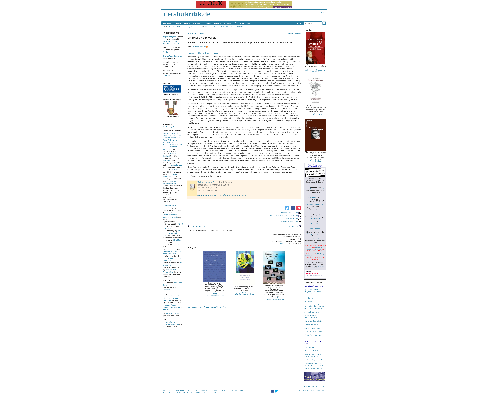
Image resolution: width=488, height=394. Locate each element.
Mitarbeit (228, 23)
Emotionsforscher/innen (313, 331)
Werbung (214, 392)
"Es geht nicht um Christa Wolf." (171, 233)
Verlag (324, 13)
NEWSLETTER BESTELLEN (288, 221)
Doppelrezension (236, 27)
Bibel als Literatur (172, 313)
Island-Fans (308, 301)
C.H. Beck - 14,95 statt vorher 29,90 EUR (315, 71)
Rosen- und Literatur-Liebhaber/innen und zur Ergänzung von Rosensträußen (313, 292)
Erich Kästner (309, 347)
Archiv (178, 23)
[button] (287, 208)
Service (217, 23)
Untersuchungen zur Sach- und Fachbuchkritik (313, 355)
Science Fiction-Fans (311, 312)
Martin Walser (170, 137)
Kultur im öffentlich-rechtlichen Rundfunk (171, 42)
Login (249, 23)
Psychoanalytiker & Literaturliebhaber (311, 316)
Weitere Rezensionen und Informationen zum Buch (221, 195)
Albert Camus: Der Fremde (315, 189)
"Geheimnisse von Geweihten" (315, 196)
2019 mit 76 (167, 228)
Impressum (297, 390)
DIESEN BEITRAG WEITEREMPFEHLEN (284, 216)
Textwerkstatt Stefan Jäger (315, 239)
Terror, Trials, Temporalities (170, 270)
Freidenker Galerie (315, 184)
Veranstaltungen (184, 392)
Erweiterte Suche (237, 390)
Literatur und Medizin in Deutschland (172, 259)
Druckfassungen (218, 390)
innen (320, 335)
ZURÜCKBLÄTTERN (195, 33)
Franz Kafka (167, 289)
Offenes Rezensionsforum (172, 56)
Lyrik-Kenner (308, 298)
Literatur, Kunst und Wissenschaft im (172, 298)
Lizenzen (282, 243)
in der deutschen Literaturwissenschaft (171, 323)
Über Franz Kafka (315, 229)
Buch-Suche (168, 392)
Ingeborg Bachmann (170, 175)
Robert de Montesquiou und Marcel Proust (172, 252)
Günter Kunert (168, 133)
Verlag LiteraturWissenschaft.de (214, 295)
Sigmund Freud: (172, 307)
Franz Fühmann (176, 165)
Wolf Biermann (173, 140)
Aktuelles (167, 23)
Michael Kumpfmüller (207, 182)
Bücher (196, 23)
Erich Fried (167, 160)
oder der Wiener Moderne (313, 328)
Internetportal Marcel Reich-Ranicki (170, 182)
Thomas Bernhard (169, 154)
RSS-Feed (166, 390)
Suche (300, 23)
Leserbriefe (192, 390)
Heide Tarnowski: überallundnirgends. (170, 216)
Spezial (187, 23)
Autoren (207, 23)
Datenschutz (309, 390)
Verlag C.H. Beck (315, 161)
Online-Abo (167, 75)
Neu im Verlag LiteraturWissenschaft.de (274, 299)
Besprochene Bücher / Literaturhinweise (202, 53)
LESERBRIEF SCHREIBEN (289, 213)
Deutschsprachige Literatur (216, 27)
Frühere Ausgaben (177, 27)
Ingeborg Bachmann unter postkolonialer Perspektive (313, 364)
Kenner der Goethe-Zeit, (313, 321)
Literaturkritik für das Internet (314, 351)
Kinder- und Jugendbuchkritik (314, 360)
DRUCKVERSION (291, 219)
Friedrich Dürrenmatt (170, 148)
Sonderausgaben (170, 127)
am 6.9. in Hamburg (317, 217)
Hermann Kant (168, 144)
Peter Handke (176, 169)
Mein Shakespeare (170, 142)
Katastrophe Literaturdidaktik (315, 204)
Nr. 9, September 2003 (194, 27)
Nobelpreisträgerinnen (315, 234)
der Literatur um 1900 (312, 324)
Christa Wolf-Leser (311, 335)
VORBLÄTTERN (294, 33)
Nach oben (320, 390)
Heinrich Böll (167, 135)
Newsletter (201, 392)
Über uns (239, 23)
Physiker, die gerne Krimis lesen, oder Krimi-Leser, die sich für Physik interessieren (314, 306)
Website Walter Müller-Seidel (314, 386)
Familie (165, 52)
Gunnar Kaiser (199, 46)
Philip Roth (178, 133)
